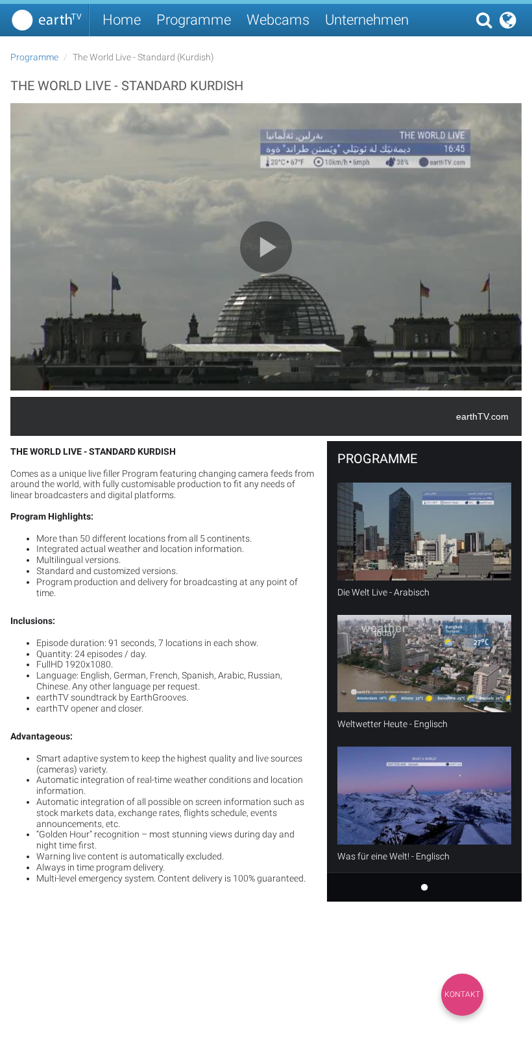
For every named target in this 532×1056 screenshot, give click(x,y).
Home (122, 20)
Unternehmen (367, 20)
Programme (193, 20)
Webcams (278, 20)
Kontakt (462, 994)
